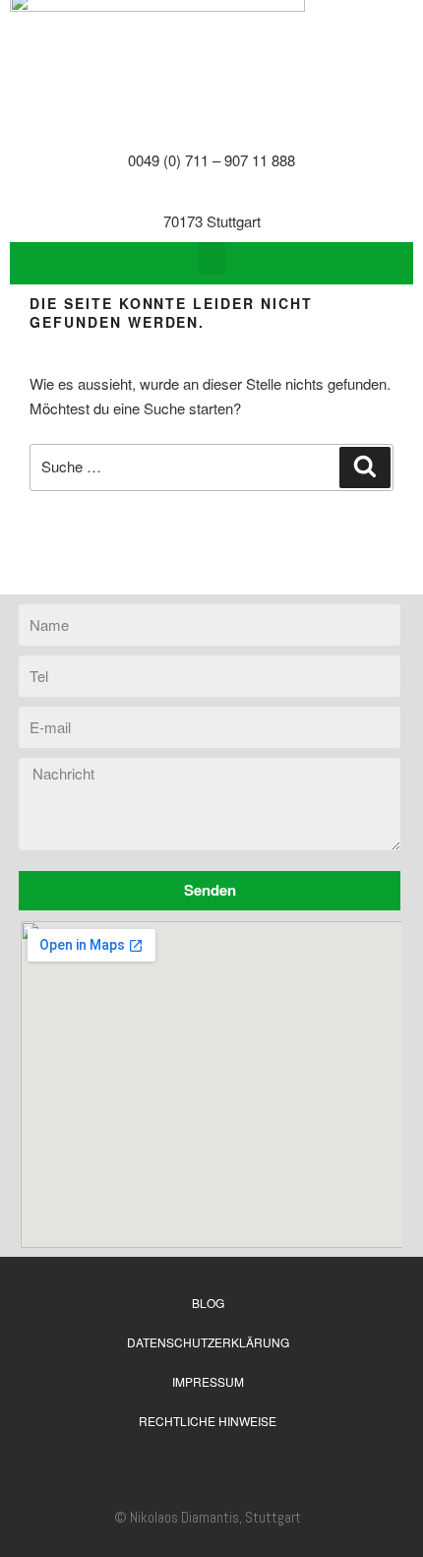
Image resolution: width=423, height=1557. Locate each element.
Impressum (208, 1381)
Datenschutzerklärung (208, 1342)
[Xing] (189, 1465)
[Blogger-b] (150, 1465)
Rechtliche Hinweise (207, 1420)
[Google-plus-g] (227, 1465)
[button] (211, 258)
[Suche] (365, 467)
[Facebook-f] (265, 1465)
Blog (208, 1302)
